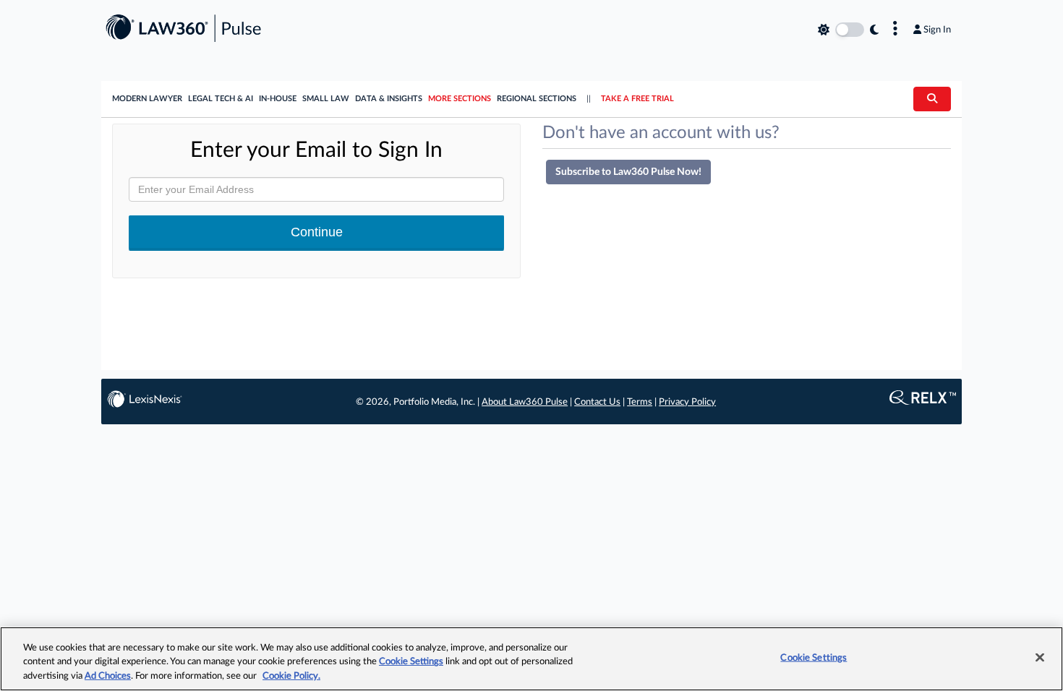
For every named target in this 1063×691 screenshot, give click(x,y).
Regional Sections (536, 99)
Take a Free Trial (637, 99)
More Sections (459, 99)
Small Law (325, 99)
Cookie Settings (411, 662)
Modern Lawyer (147, 99)
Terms (639, 402)
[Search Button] (932, 99)
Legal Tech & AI (220, 99)
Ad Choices (108, 676)
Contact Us (597, 402)
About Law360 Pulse (525, 402)
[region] (531, 659)
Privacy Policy (687, 402)
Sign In (937, 29)
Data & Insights (388, 99)
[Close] (1040, 657)
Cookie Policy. (291, 676)
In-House (277, 99)
